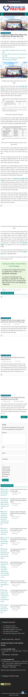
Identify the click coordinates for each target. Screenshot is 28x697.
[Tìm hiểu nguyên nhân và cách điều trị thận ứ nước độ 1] (5, 531)
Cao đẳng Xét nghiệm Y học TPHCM (12, 629)
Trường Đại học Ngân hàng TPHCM (14, 289)
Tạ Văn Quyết (17, 324)
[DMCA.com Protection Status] (6, 684)
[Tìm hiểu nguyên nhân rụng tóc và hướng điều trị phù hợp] (5, 595)
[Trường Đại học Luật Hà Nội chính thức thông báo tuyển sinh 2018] (14, 384)
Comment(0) (21, 38)
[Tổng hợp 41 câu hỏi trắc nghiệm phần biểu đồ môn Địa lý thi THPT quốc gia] (14, 306)
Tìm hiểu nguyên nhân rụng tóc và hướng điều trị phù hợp (18, 591)
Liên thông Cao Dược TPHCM (10, 631)
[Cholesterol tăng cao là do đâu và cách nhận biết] (5, 569)
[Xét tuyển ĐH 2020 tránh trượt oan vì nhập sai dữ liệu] (14, 344)
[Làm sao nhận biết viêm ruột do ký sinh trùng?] (5, 492)
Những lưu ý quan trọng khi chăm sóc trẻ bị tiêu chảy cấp (18, 581)
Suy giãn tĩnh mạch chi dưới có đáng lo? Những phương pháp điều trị (18, 500)
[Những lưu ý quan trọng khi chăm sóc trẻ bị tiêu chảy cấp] (5, 583)
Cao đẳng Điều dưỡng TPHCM (10, 627)
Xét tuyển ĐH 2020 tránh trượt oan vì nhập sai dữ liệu (13, 358)
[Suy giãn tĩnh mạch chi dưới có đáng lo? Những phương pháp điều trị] (5, 503)
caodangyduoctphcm (18, 401)
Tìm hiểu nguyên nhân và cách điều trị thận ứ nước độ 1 (18, 529)
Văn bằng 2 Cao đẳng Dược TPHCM (12, 633)
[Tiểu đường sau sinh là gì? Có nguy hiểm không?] (5, 553)
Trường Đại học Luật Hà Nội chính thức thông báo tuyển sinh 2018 (13, 398)
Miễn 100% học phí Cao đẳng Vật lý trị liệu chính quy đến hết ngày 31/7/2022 (5, 417)
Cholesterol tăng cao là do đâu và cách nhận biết (17, 563)
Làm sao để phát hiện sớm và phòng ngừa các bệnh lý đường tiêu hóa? (18, 539)
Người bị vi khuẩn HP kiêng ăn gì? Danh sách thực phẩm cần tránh (18, 513)
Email (4, 453)
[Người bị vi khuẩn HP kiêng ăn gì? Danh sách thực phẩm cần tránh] (5, 518)
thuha (14, 38)
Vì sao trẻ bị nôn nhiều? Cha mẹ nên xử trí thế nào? (18, 606)
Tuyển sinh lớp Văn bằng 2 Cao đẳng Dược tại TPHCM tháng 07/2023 (24, 417)
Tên (3, 447)
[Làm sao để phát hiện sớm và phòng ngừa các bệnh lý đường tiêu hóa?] (5, 541)
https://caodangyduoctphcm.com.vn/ (15, 670)
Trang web (5, 459)
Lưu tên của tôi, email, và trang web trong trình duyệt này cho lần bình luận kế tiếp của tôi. (6, 471)
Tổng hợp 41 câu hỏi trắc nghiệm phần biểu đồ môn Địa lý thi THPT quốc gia (13, 321)
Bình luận (4, 432)
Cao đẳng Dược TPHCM (9, 626)
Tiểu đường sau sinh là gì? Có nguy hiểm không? (18, 550)
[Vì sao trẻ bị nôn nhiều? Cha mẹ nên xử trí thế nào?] (5, 609)
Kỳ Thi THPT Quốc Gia (5, 33)
